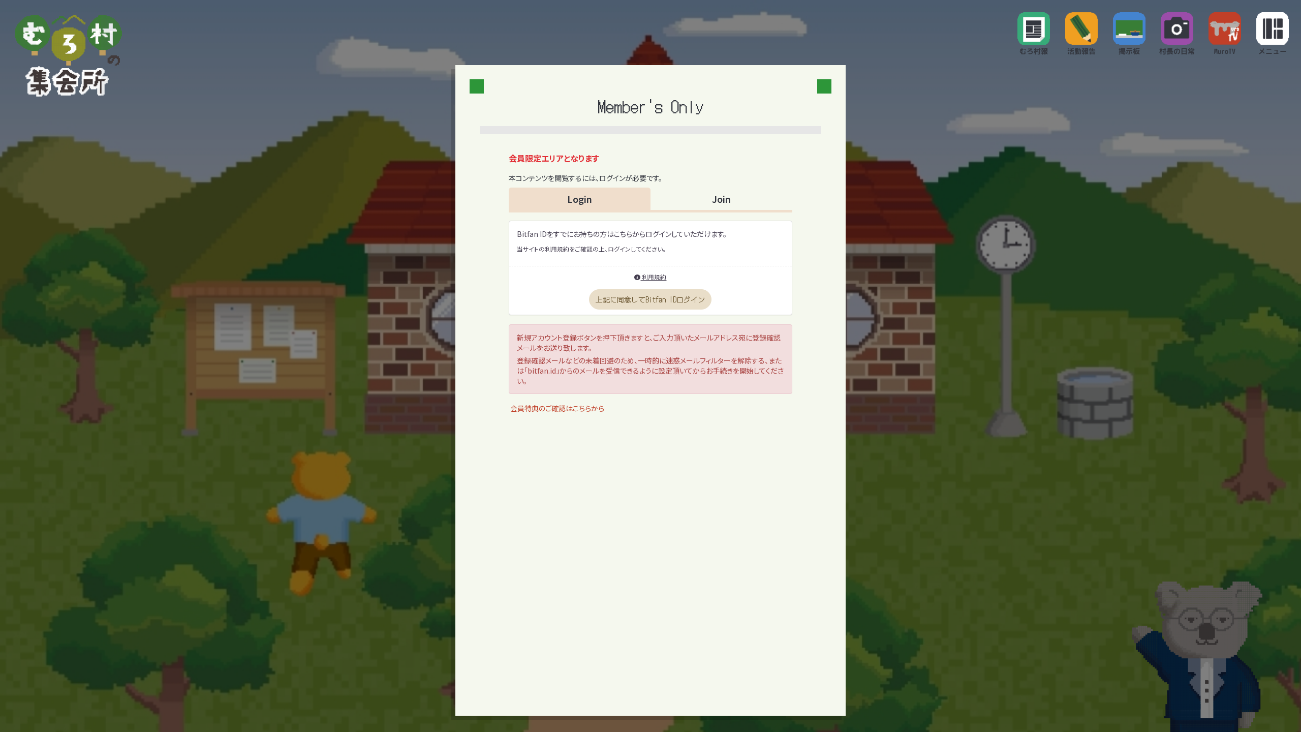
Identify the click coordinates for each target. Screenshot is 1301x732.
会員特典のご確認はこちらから (557, 408)
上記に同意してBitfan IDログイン (650, 299)
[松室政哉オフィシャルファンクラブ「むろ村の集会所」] (68, 56)
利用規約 (653, 276)
